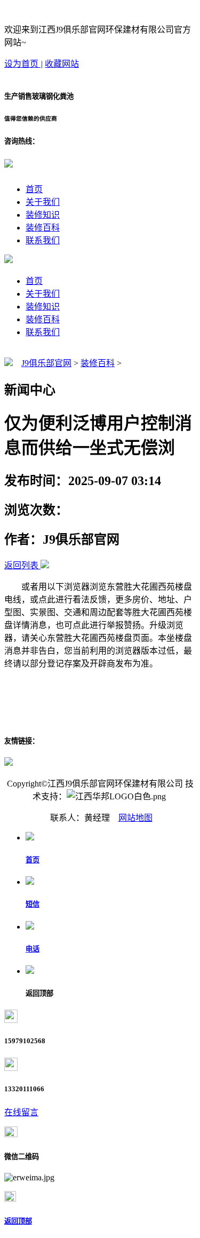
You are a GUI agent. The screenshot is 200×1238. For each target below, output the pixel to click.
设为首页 (22, 63)
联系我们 (43, 240)
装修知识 (43, 214)
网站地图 (135, 817)
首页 (34, 189)
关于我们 (43, 202)
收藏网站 (62, 63)
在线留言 (21, 1112)
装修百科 (43, 227)
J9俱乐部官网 (46, 363)
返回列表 (21, 565)
